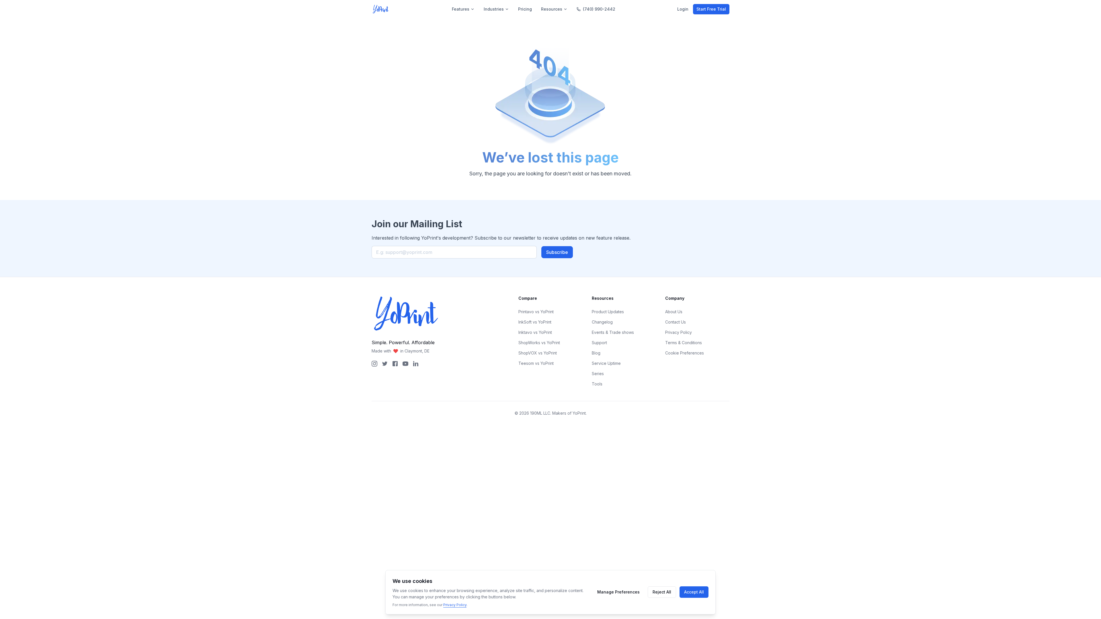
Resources (551, 9)
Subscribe (557, 252)
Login (682, 9)
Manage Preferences (618, 591)
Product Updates (608, 311)
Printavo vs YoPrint (536, 311)
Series (598, 373)
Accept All (694, 591)
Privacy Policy (678, 332)
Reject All (662, 591)
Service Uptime (606, 363)
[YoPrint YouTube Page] (405, 364)
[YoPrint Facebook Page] (395, 364)
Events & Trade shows (613, 332)
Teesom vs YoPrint (536, 363)
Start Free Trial (711, 9)
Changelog (602, 322)
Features (460, 9)
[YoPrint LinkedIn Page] (416, 364)
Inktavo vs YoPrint (535, 332)
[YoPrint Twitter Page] (385, 364)
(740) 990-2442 (599, 9)
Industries (494, 9)
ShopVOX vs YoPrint (537, 352)
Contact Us (675, 322)
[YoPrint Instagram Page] (374, 364)
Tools (597, 383)
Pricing (525, 9)
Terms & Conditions (683, 342)
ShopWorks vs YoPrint (539, 342)
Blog (596, 352)
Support (599, 342)
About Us (673, 311)
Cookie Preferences (684, 352)
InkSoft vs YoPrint (534, 322)
